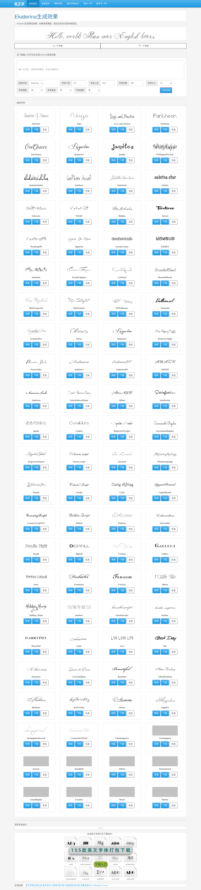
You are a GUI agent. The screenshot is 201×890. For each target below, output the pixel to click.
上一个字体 (57, 46)
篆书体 (61, 885)
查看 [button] (27, 129)
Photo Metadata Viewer (98, 885)
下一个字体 (143, 46)
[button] (36, 115)
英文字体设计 (73, 3)
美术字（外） (102, 3)
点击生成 (166, 90)
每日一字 (88, 3)
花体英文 (45, 3)
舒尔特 (77, 885)
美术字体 (47, 885)
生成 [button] (45, 129)
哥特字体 (58, 3)
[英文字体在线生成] (19, 3)
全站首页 (33, 3)
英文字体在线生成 (33, 885)
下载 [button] (36, 129)
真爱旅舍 (84, 885)
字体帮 (54, 885)
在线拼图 (69, 885)
